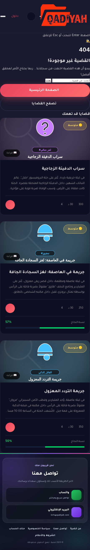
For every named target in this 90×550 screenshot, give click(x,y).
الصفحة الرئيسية (44, 90)
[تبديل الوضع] (31, 16)
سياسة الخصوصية (39, 529)
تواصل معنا (60, 529)
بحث (48, 80)
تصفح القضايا (44, 104)
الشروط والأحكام (45, 535)
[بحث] (40, 16)
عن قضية (75, 529)
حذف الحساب (17, 529)
